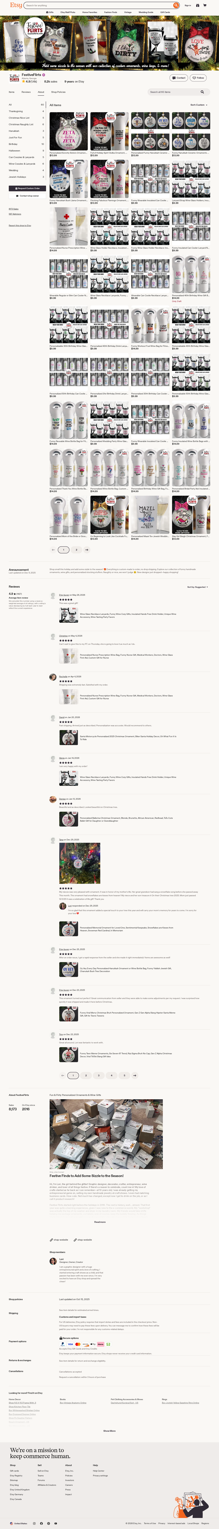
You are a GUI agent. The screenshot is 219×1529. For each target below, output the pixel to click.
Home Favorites (89, 12)
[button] (179, 77)
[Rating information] (23, 82)
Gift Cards (165, 12)
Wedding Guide (146, 12)
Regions (205, 1523)
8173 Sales (13, 209)
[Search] (176, 5)
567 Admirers (15, 214)
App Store (20, 1509)
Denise (62, 799)
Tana (61, 839)
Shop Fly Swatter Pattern (20, 1418)
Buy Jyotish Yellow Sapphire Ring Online (180, 1403)
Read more (100, 1222)
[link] (53, 549)
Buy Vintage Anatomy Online (73, 1403)
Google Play (42, 1509)
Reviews (26, 92)
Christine (63, 636)
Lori (70, 906)
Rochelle (63, 676)
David (61, 717)
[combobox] (98, 5)
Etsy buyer (64, 595)
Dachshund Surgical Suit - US (124, 1403)
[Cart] (204, 5)
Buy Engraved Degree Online (22, 1414)
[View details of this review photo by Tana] (79, 863)
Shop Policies (58, 92)
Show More (109, 1430)
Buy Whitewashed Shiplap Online (24, 1410)
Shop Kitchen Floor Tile (19, 1406)
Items (11, 92)
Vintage (128, 12)
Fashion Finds (110, 12)
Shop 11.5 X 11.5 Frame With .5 (22, 1403)
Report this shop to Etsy (20, 225)
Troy (61, 1034)
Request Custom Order (29, 188)
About (41, 92)
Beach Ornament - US (19, 1422)
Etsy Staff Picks (68, 12)
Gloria (62, 758)
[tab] (27, 104)
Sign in (188, 5)
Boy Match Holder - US (19, 1426)
